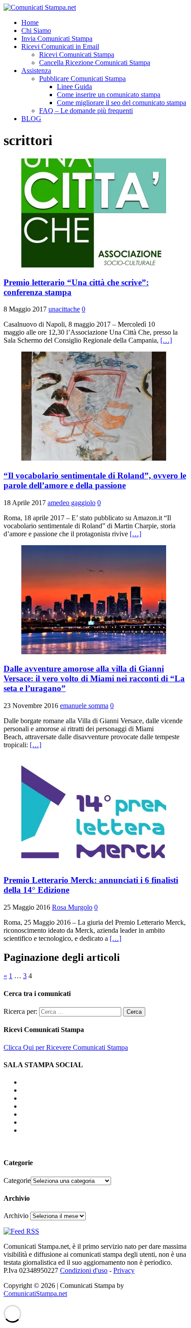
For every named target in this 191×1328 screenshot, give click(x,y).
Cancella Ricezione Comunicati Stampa (94, 62)
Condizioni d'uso (83, 1270)
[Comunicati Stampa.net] (40, 7)
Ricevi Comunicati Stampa (76, 54)
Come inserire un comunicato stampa (108, 94)
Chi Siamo (36, 30)
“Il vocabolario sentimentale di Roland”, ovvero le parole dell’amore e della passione (95, 480)
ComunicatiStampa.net (35, 1293)
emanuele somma (84, 705)
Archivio (16, 1215)
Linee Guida (74, 86)
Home (30, 22)
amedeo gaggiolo (72, 502)
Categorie (17, 1180)
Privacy (124, 1270)
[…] (166, 340)
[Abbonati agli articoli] (21, 1231)
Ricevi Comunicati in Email (60, 46)
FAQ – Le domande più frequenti (86, 110)
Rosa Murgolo (72, 907)
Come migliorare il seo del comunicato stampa (121, 102)
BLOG (31, 118)
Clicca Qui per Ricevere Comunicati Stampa (66, 1047)
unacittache (64, 309)
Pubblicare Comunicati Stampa (82, 78)
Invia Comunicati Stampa (56, 38)
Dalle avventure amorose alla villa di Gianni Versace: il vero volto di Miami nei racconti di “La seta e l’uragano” (94, 678)
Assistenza (36, 70)
